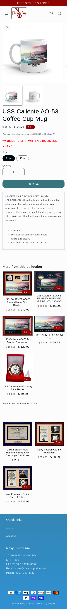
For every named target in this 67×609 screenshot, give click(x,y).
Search (10, 528)
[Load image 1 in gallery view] (12, 95)
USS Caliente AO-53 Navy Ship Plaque (17, 388)
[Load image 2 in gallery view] (33, 95)
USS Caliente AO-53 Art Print (49, 336)
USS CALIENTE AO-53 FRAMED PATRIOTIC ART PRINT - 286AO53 (49, 298)
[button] (6, 13)
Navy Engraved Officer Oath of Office (18, 495)
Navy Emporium (27, 604)
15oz (22, 158)
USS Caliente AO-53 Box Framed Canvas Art (17, 341)
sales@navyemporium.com (31, 568)
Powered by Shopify (45, 604)
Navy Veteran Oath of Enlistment (49, 451)
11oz (8, 158)
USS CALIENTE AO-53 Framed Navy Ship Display (18, 302)
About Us (11, 536)
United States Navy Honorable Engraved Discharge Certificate (17, 452)
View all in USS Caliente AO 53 (19, 403)
